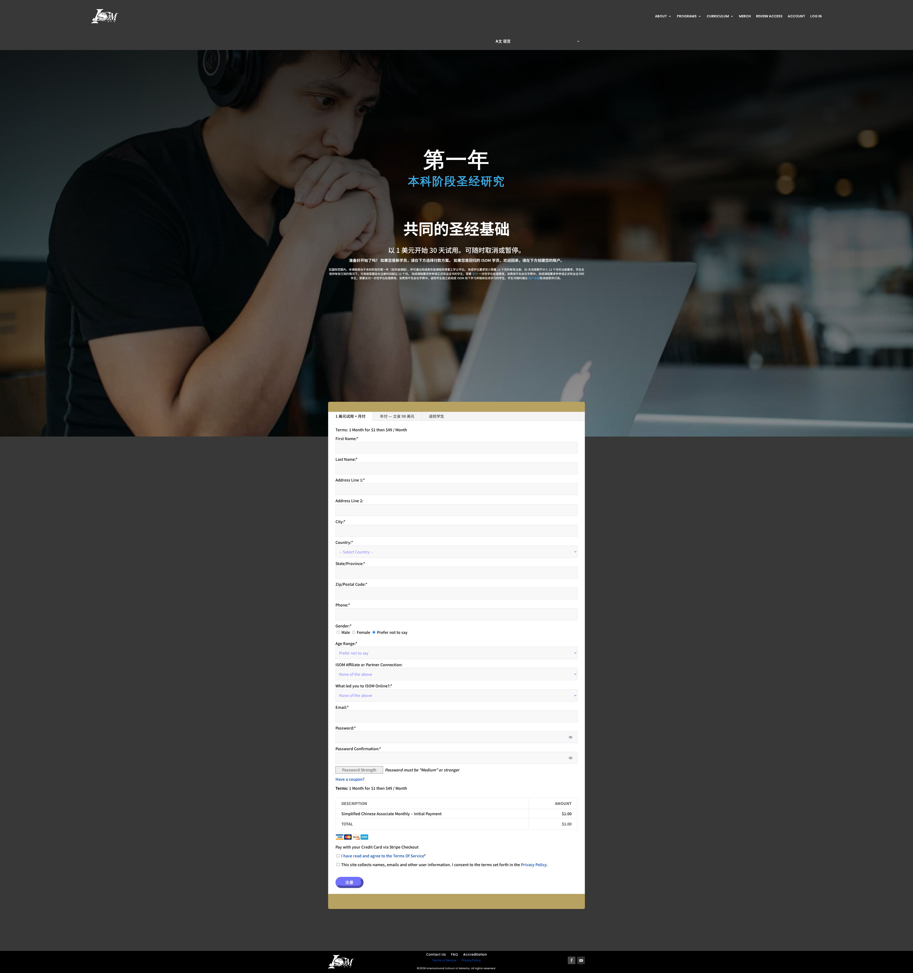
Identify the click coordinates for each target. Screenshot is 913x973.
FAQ (454, 955)
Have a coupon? (349, 779)
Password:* (345, 728)
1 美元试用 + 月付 (350, 416)
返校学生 (436, 416)
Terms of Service (444, 960)
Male (345, 632)
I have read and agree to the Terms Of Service (382, 856)
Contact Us (436, 955)
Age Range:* (346, 643)
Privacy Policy (533, 864)
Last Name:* (346, 459)
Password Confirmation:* (358, 748)
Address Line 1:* (350, 480)
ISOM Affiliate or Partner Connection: (369, 664)
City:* (340, 521)
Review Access (769, 17)
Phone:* (342, 605)
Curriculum (718, 17)
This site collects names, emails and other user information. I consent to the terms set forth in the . (444, 864)
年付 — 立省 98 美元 (397, 416)
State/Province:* (350, 563)
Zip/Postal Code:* (351, 584)
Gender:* (343, 626)
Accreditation (475, 955)
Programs (687, 17)
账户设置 (534, 278)
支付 (475, 274)
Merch (745, 17)
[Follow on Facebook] (571, 960)
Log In (816, 17)
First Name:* (346, 438)
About (661, 17)
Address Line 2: (349, 500)
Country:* (344, 542)
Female (363, 632)
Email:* (342, 707)
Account (796, 17)
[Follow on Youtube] (581, 960)
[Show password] (571, 737)
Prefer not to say (392, 632)
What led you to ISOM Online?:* (363, 686)
